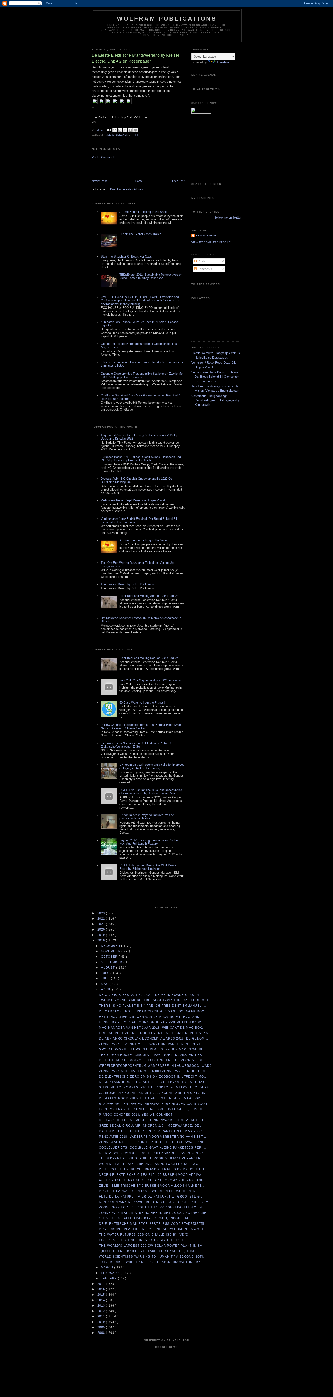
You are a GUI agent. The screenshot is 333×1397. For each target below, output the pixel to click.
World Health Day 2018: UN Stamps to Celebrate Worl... (152, 1164)
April (106, 989)
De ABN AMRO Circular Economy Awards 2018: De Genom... (153, 1038)
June (106, 978)
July (106, 973)
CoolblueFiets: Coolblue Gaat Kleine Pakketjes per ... (152, 1147)
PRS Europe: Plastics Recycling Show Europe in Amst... (153, 1229)
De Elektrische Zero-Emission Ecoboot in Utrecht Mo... (153, 1076)
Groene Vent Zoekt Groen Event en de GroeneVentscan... (155, 1033)
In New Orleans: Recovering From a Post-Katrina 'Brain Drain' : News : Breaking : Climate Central (142, 726)
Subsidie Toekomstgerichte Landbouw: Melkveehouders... (155, 1087)
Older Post (178, 181)
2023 (101, 913)
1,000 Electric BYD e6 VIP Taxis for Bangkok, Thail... (149, 1251)
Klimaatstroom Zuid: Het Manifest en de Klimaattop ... (152, 1098)
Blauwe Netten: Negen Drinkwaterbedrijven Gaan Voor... (155, 1103)
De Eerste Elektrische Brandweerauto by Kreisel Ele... (154, 1169)
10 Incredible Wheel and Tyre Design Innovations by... (151, 1262)
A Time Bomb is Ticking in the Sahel (143, 212)
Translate (223, 62)
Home (139, 181)
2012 (101, 1311)
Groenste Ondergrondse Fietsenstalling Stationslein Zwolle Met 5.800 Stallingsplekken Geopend (142, 375)
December (111, 946)
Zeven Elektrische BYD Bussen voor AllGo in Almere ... (153, 1185)
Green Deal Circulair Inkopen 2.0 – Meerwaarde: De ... (151, 1125)
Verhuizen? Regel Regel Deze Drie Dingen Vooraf (133, 500)
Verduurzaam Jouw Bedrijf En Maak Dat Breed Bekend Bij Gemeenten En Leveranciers (215, 377)
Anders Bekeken (116, 135)
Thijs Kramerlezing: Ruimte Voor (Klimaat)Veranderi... (152, 1158)
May (105, 984)
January (109, 1278)
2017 (101, 1283)
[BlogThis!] (120, 130)
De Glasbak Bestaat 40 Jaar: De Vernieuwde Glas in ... (151, 994)
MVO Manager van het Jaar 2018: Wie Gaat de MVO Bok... (152, 1027)
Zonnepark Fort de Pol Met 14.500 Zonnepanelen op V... (152, 1207)
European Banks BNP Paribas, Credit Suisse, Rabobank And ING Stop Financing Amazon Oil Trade (141, 458)
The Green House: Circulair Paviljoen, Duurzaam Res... (152, 1055)
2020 (101, 929)
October (110, 956)
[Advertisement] (118, 169)
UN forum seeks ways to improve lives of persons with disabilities (146, 816)
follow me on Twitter (228, 217)
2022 (101, 918)
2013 (101, 1305)
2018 (101, 940)
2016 (101, 1289)
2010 (101, 1322)
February (111, 1273)
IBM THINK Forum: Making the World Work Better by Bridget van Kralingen (147, 867)
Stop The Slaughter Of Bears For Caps (126, 256)
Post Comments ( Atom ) (126, 189)
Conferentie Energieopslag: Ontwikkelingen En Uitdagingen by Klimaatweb (215, 400)
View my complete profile (211, 242)
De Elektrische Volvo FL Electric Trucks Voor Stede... (153, 1060)
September (112, 962)
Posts (201, 261)
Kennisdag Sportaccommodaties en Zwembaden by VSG (152, 1022)
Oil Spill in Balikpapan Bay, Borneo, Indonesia (143, 1218)
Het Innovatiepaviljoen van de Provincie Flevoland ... (151, 1016)
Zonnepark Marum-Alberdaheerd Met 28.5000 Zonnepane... (154, 1213)
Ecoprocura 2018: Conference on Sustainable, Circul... (152, 1109)
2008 (101, 1332)
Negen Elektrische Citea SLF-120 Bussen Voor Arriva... (152, 1174)
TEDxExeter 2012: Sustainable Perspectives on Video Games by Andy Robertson (150, 276)
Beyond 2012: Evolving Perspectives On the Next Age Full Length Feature (148, 841)
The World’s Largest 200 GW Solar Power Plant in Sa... (152, 1245)
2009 (101, 1327)
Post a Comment (103, 157)
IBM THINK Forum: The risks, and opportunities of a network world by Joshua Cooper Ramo (150, 791)
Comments (204, 269)
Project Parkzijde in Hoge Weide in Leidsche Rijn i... (150, 1191)
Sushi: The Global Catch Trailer (140, 234)
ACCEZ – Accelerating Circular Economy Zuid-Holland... (153, 1180)
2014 (101, 1300)
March (107, 1267)
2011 (101, 1316)
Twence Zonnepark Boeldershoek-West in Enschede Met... (155, 1000)
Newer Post (99, 181)
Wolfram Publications (167, 18)
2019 (101, 935)
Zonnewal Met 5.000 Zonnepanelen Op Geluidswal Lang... (153, 1142)
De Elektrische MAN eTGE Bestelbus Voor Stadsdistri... (153, 1223)
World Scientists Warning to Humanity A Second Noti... (153, 1256)
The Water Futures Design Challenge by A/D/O (143, 1234)
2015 (101, 1294)
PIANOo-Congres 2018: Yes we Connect (136, 1114)
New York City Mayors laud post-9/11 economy (150, 680)
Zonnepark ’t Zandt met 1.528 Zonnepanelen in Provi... (151, 1044)
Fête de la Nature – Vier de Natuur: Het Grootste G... (151, 1196)
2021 (101, 924)
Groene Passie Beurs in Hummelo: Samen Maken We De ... (153, 1049)
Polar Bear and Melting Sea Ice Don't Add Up (148, 596)
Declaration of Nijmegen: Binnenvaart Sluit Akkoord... (153, 1120)
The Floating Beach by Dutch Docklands (127, 584)
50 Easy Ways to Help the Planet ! (142, 702)
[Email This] (114, 130)
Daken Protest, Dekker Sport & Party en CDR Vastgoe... (153, 1131)
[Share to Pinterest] (135, 130)
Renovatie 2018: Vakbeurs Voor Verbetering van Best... (152, 1136)
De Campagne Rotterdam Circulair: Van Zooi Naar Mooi (152, 1011)
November (111, 951)
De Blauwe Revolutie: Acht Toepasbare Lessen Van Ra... (153, 1153)
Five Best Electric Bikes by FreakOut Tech (141, 1240)
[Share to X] (125, 130)
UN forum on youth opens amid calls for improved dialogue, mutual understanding (151, 766)
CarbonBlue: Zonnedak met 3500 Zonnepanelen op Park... (154, 1093)
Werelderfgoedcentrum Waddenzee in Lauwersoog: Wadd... (157, 1065)
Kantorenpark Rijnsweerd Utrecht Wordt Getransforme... (156, 1202)
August (108, 967)
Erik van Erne (206, 235)
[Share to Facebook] (130, 130)
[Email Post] (109, 130)
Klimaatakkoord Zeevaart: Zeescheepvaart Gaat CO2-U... (154, 1082)
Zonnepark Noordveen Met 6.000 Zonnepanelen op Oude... (154, 1071)
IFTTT (101, 122)
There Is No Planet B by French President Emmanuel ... (152, 1005)
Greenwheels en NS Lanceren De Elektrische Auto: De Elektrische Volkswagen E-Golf (136, 744)
